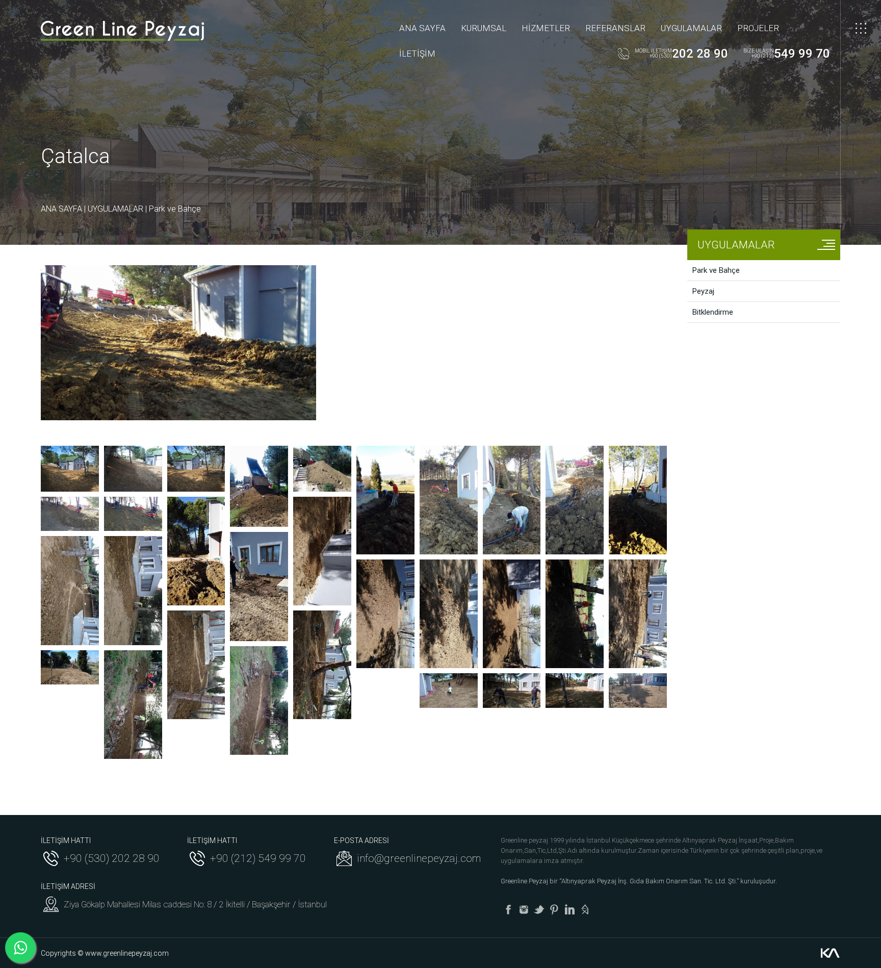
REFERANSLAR (615, 28)
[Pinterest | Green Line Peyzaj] (554, 909)
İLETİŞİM (417, 53)
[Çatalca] (70, 469)
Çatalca (75, 156)
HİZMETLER (546, 28)
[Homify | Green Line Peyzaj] (584, 909)
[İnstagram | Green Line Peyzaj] (523, 909)
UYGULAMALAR (691, 28)
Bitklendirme (712, 312)
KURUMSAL (483, 28)
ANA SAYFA (422, 28)
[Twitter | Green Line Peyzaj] (539, 909)
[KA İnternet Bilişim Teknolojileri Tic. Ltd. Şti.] (830, 953)
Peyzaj (703, 291)
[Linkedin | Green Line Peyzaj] (569, 909)
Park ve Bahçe (175, 209)
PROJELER (758, 28)
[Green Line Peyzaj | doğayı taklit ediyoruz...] (122, 30)
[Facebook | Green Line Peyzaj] (508, 909)
